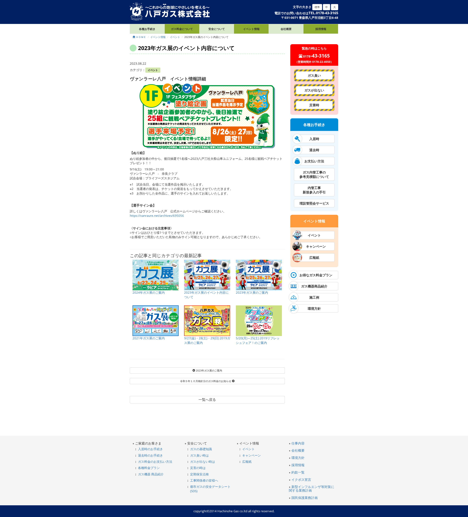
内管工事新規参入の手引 (314, 190)
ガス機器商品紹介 (314, 286)
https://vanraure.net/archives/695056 (157, 215)
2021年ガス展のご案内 (149, 338)
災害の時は (198, 468)
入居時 (314, 139)
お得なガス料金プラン (314, 275)
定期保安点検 (199, 474)
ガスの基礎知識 (201, 449)
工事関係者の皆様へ (204, 480)
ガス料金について (182, 29)
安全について (216, 29)
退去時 (314, 150)
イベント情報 (251, 29)
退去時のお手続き (150, 455)
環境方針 (314, 308)
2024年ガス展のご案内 (149, 292)
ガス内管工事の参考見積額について (314, 174)
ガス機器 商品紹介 (151, 474)
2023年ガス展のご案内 (252, 292)
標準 (317, 7)
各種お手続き (147, 29)
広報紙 (314, 257)
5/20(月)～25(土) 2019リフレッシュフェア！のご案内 (258, 340)
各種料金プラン (149, 468)
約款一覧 (298, 472)
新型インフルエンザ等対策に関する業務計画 (311, 488)
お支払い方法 (314, 161)
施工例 (314, 297)
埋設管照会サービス (314, 203)
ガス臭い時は (199, 455)
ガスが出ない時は (202, 461)
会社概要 (286, 29)
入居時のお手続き (150, 449)
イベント (153, 70)
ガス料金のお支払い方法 (155, 461)
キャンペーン (314, 246)
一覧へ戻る (207, 399)
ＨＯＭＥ (140, 37)
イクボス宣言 (301, 479)
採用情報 (320, 29)
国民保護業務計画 (304, 497)
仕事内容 (298, 443)
